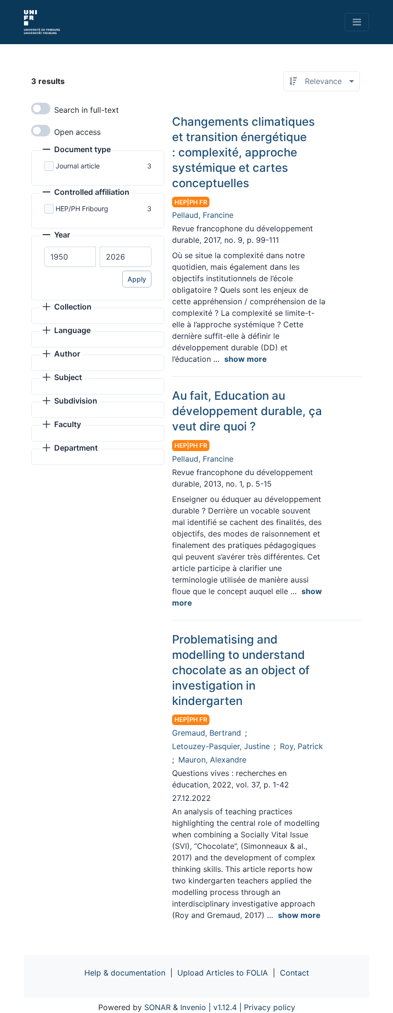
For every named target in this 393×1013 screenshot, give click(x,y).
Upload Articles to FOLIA (222, 972)
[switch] (40, 108)
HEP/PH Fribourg (82, 208)
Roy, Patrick (301, 746)
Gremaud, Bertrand (206, 733)
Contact (294, 972)
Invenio (193, 1007)
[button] (77, 150)
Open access (77, 132)
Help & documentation (124, 972)
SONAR (157, 1007)
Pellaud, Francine (202, 215)
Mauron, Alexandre (212, 759)
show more (245, 359)
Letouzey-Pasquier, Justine (221, 746)
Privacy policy (269, 1007)
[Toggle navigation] (357, 22)
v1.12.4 (225, 1007)
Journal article (78, 166)
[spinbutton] (70, 257)
